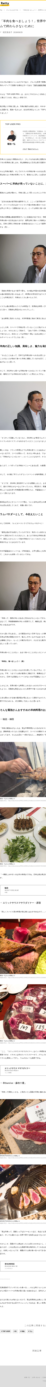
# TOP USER (5, 1331)
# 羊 (15, 1331)
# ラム (30, 1331)
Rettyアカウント (33, 149)
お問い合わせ (36, 1377)
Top (1, 10)
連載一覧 (27, 1377)
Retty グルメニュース (4, 4)
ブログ (25, 149)
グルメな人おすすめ (12, 10)
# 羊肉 (22, 1331)
